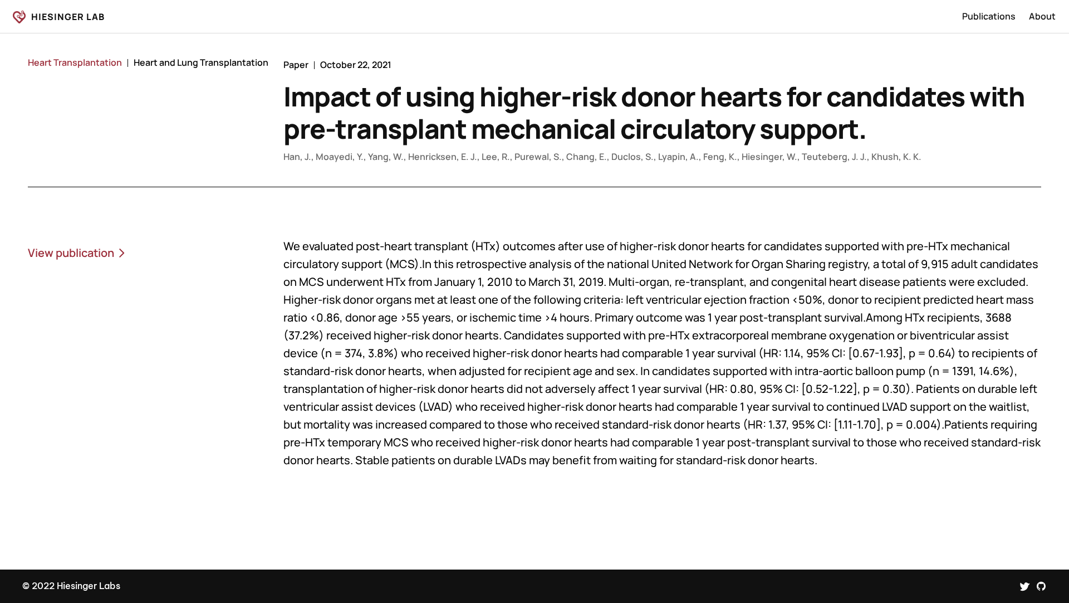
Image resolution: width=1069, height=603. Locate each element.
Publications (989, 16)
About (1042, 16)
